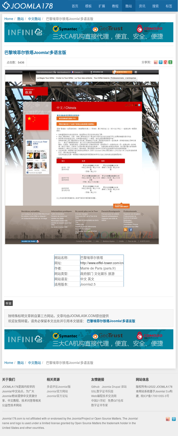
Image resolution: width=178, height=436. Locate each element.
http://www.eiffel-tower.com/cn (102, 262)
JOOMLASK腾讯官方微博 (174, 419)
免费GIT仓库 (115, 400)
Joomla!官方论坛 (57, 396)
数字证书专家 (99, 405)
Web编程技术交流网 (103, 396)
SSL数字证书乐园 (102, 391)
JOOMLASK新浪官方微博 (168, 419)
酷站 (128, 5)
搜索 (155, 5)
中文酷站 (34, 18)
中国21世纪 (98, 400)
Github (95, 386)
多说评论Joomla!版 (59, 386)
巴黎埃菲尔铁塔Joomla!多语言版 (35, 52)
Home (8, 18)
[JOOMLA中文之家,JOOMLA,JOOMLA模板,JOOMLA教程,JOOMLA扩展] (27, 6)
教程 (115, 5)
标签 (169, 5)
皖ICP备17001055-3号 (155, 396)
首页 (75, 5)
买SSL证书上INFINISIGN (88, 32)
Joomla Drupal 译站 (114, 386)
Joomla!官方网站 (57, 391)
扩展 (102, 5)
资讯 (142, 5)
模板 (88, 5)
